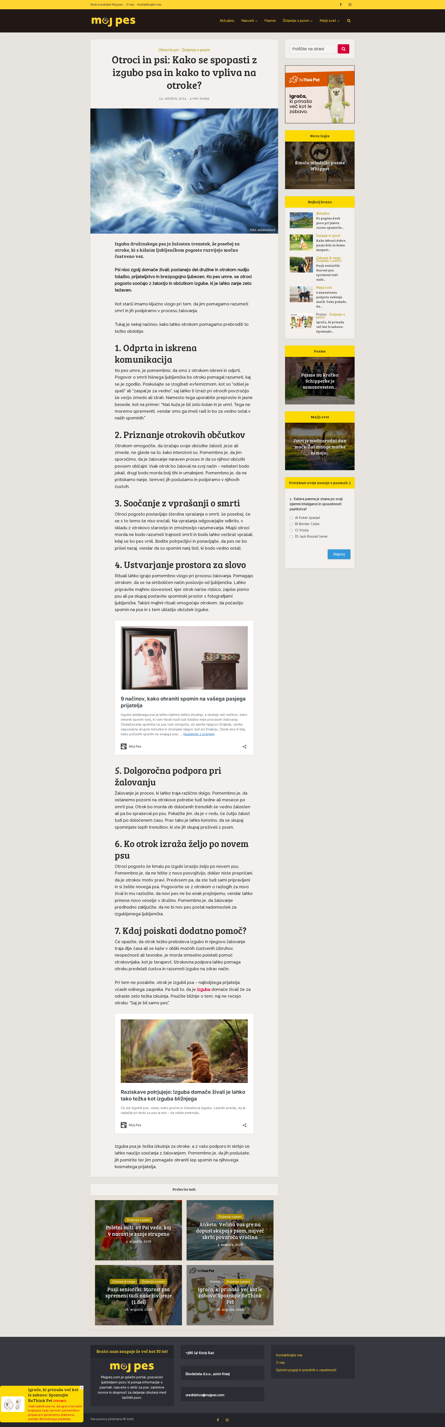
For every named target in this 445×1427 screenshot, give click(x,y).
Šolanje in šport (328, 236)
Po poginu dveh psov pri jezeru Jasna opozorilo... (330, 223)
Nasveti (247, 21)
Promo (215, 1281)
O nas (130, 4)
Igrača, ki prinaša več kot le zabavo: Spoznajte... (330, 326)
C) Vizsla (301, 530)
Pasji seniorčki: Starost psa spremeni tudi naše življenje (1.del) (138, 1295)
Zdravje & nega (123, 1281)
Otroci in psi (168, 50)
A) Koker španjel (307, 518)
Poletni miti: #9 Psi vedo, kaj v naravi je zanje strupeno (138, 1230)
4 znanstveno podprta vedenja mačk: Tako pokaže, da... (331, 299)
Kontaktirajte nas (149, 4)
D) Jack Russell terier (311, 536)
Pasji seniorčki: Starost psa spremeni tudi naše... (328, 272)
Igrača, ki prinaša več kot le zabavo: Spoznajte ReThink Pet (230, 1295)
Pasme (270, 21)
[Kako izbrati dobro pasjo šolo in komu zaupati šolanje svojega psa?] (303, 243)
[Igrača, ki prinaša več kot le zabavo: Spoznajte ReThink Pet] (303, 321)
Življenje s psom (296, 21)
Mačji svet (328, 21)
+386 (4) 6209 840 (200, 1353)
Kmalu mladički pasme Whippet (320, 165)
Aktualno (227, 21)
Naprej (339, 554)
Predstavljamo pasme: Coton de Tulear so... (320, 380)
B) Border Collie (307, 524)
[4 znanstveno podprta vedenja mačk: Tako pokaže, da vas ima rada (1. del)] (303, 294)
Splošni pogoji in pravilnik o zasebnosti (306, 1370)
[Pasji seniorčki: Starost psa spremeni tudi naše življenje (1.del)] (303, 265)
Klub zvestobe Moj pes (106, 4)
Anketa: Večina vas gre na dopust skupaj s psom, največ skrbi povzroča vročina (230, 1230)
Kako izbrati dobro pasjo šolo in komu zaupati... (331, 245)
